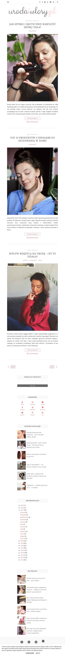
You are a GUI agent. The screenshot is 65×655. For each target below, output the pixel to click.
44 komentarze (33, 238)
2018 (22, 546)
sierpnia (23, 522)
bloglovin (42, 409)
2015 (22, 553)
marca (22, 534)
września (23, 520)
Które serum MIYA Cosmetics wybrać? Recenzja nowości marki (37, 620)
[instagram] (39, 2)
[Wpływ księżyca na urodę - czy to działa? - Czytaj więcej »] (32, 330)
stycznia (23, 538)
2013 (22, 557)
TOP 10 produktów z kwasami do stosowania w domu (32, 139)
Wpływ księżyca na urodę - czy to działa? (32, 255)
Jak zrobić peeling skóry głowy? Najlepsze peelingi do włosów (37, 600)
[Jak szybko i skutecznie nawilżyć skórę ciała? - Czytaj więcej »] (32, 101)
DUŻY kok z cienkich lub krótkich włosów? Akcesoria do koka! (36, 476)
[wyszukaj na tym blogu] (57, 2)
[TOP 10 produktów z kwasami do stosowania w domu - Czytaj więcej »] (32, 214)
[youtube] (49, 2)
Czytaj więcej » (32, 118)
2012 (22, 560)
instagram (32, 404)
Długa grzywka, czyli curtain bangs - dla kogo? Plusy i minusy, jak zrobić (37, 445)
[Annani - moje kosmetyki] (43, 642)
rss (42, 415)
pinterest (32, 415)
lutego (22, 536)
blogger (22, 415)
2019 (22, 543)
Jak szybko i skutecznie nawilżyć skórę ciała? (32, 25)
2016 (22, 550)
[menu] (8, 2)
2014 (22, 555)
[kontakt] (53, 2)
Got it (38, 653)
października (24, 517)
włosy (40, 260)
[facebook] (42, 2)
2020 (22, 541)
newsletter (32, 409)
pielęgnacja (32, 31)
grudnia (22, 512)
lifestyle (25, 260)
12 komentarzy (33, 353)
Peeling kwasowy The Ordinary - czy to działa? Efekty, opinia (35, 435)
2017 (22, 548)
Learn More (30, 653)
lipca (21, 524)
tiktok (22, 404)
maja (22, 529)
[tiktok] (47, 2)
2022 (22, 508)
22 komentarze (33, 122)
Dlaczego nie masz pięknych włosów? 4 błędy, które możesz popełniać (36, 631)
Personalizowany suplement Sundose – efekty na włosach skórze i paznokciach (36, 590)
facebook (22, 409)
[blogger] (44, 2)
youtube (43, 404)
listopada (23, 515)
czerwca (22, 527)
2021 (22, 510)
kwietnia (23, 531)
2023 (22, 505)
